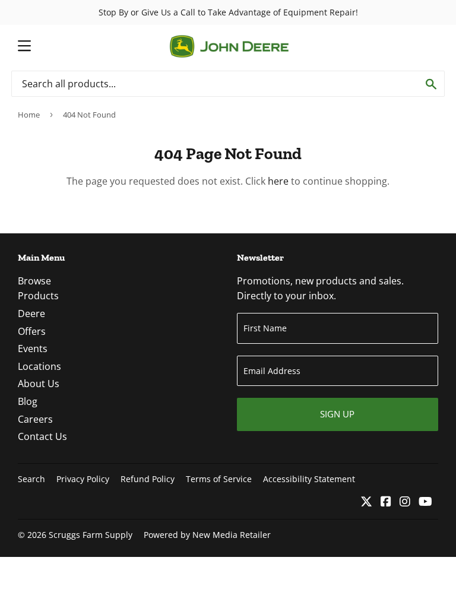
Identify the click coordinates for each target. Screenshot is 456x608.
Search (31, 478)
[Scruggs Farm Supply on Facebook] (386, 502)
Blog (27, 401)
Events (33, 348)
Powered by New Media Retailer (207, 534)
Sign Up (337, 414)
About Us (38, 383)
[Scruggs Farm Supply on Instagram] (405, 502)
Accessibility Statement (309, 478)
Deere (31, 313)
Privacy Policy (82, 478)
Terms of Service (219, 478)
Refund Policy (148, 478)
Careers (35, 419)
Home (29, 114)
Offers (32, 331)
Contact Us (42, 436)
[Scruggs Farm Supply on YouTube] (425, 502)
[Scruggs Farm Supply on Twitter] (366, 502)
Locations (39, 366)
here (278, 181)
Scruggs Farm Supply (90, 534)
